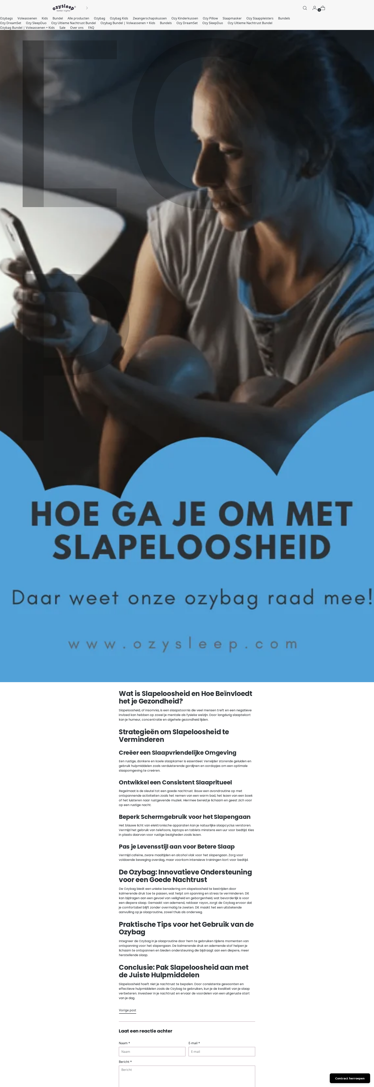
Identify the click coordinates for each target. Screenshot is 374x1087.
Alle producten (78, 18)
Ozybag (99, 18)
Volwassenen (27, 18)
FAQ (91, 27)
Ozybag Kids (119, 18)
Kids (45, 18)
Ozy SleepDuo (36, 23)
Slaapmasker (232, 18)
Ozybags (6, 18)
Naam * (124, 1043)
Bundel (58, 18)
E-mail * (194, 1043)
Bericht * (125, 1062)
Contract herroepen (350, 1078)
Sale (62, 27)
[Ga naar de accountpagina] (313, 8)
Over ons (77, 27)
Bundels (284, 18)
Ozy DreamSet (10, 23)
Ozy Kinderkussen (184, 18)
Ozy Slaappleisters (259, 18)
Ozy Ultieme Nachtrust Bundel (73, 23)
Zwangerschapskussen (150, 18)
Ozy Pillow (210, 18)
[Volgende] (87, 8)
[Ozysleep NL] (64, 8)
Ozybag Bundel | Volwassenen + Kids (128, 23)
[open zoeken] (305, 8)
